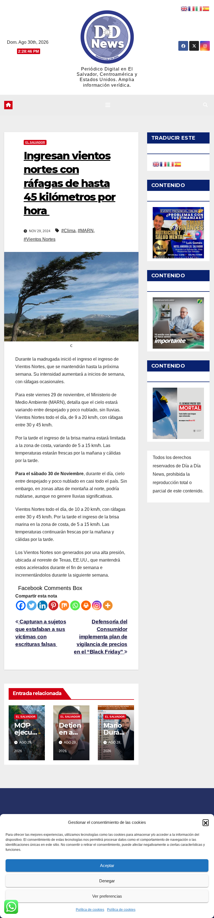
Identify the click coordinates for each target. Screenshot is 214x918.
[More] (108, 605)
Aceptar (107, 865)
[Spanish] (178, 163)
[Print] (86, 605)
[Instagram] (97, 605)
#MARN (86, 230)
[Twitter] (32, 605)
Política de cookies (90, 910)
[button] (205, 822)
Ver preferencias (107, 896)
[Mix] (64, 605)
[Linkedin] (42, 605)
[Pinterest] (53, 605)
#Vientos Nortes (39, 239)
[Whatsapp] (75, 605)
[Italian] (170, 163)
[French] (163, 163)
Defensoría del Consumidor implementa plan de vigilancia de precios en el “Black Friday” (100, 637)
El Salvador (35, 142)
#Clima (68, 230)
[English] (156, 163)
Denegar (107, 880)
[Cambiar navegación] (108, 105)
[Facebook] (21, 605)
